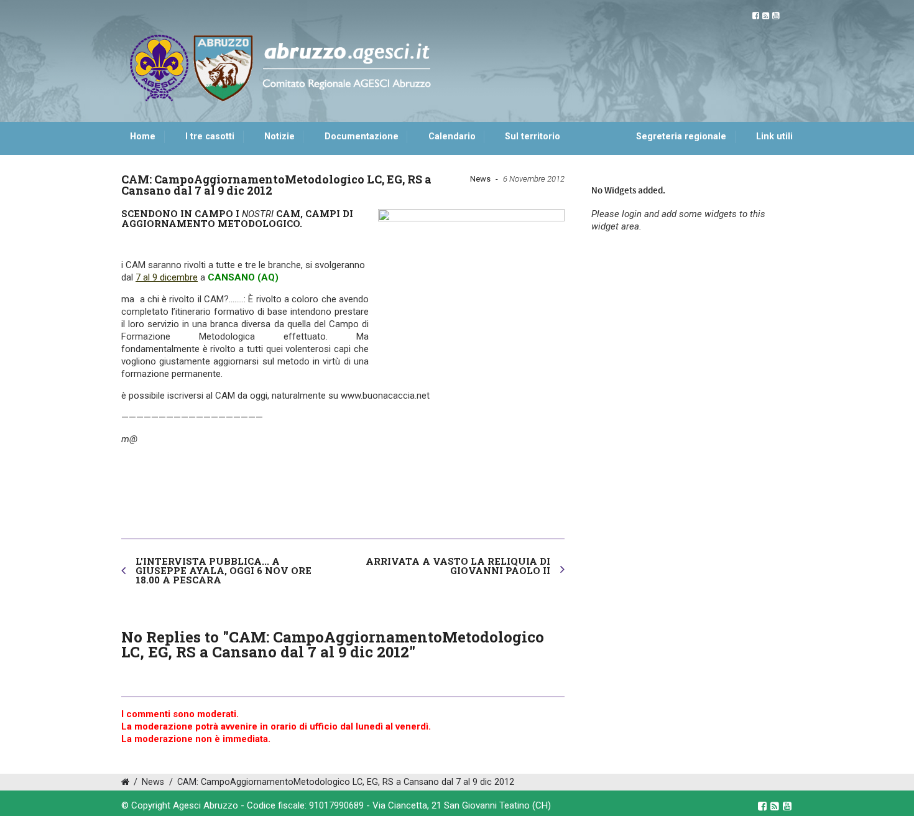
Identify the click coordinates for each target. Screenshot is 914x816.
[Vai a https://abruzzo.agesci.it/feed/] (765, 16)
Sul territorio (532, 136)
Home (142, 136)
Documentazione (362, 136)
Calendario (452, 136)
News (480, 178)
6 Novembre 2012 (534, 178)
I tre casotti (209, 136)
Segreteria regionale (681, 136)
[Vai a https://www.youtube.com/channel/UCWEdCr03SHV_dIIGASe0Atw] (775, 16)
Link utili (774, 136)
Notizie (279, 136)
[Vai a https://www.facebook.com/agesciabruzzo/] (755, 16)
